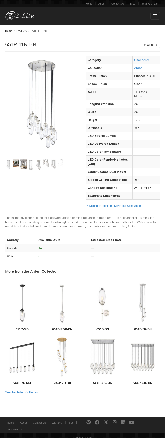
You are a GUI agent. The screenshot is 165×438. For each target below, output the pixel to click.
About (101, 3)
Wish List (151, 44)
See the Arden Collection (22, 392)
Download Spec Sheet (128, 205)
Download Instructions (99, 205)
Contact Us (117, 3)
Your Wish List (150, 3)
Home (88, 3)
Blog (133, 3)
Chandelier (141, 60)
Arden (138, 68)
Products (21, 31)
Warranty (57, 422)
